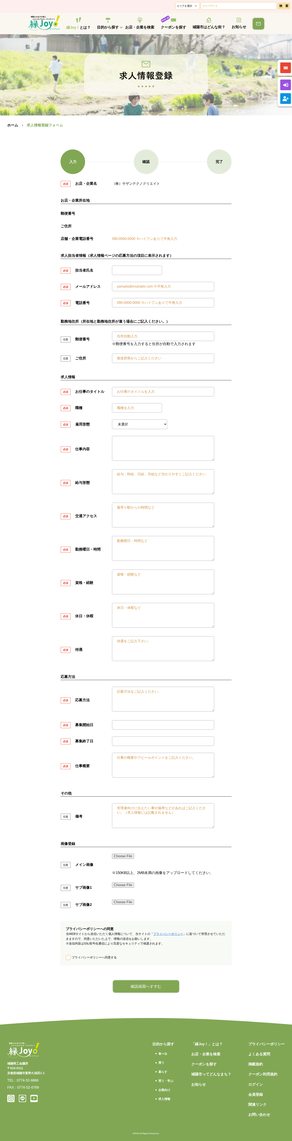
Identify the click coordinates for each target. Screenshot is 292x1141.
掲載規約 (255, 1064)
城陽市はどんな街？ (209, 27)
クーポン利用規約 (262, 1074)
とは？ (78, 27)
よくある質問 (259, 1054)
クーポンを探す (173, 27)
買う (161, 1062)
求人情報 (164, 1099)
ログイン (255, 1084)
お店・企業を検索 (139, 27)
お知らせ (239, 27)
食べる (162, 1053)
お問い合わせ (259, 1115)
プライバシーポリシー (168, 934)
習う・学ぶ (165, 1080)
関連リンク (257, 1105)
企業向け (164, 1090)
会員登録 (255, 1094)
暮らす (162, 1071)
